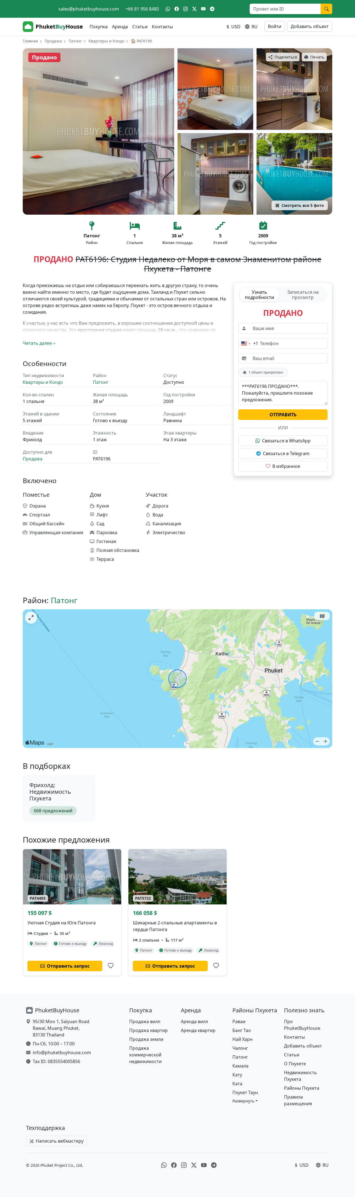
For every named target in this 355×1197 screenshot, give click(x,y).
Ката (237, 1084)
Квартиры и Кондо (106, 41)
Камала (240, 1066)
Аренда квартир (198, 1030)
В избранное (286, 466)
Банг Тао (241, 1030)
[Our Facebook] (176, 9)
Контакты (162, 27)
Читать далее (37, 343)
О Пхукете (295, 1064)
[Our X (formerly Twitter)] (194, 9)
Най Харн (242, 1039)
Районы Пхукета (301, 1088)
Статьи (140, 27)
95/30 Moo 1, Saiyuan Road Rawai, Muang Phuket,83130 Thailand (61, 1028)
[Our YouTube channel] (203, 9)
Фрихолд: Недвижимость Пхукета (50, 791)
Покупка (99, 27)
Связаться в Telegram (286, 453)
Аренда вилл (194, 1021)
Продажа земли (146, 1039)
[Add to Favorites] (111, 966)
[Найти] (326, 9)
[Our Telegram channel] (212, 9)
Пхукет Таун (245, 1092)
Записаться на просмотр (303, 294)
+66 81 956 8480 (142, 9)
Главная (30, 41)
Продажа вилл (144, 1021)
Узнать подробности (259, 294)
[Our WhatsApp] (168, 9)
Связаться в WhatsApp (286, 441)
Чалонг (240, 1048)
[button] (245, 1101)
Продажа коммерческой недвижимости (145, 1054)
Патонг (75, 41)
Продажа (53, 41)
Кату (237, 1075)
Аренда (120, 27)
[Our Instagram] (185, 9)
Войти (274, 26)
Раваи (238, 1021)
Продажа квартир (148, 1030)
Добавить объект (310, 26)
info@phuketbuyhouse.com (62, 1052)
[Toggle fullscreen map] (31, 618)
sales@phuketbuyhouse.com (89, 9)
